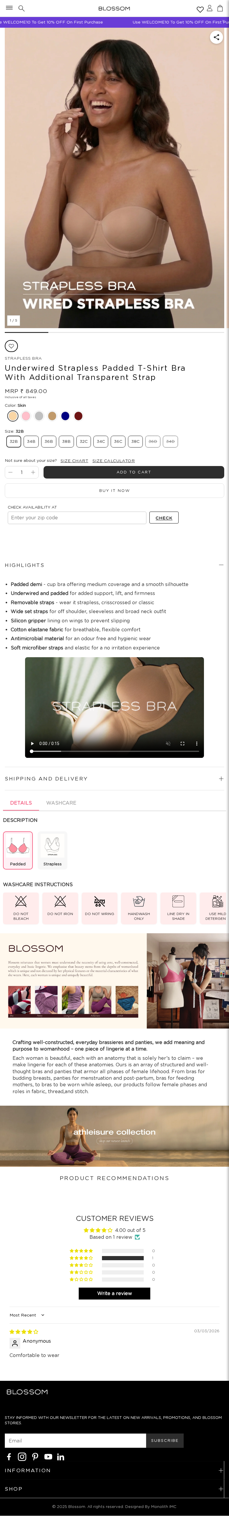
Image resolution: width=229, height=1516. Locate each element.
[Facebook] (9, 1457)
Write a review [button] (114, 1293)
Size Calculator (113, 460)
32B (14, 441)
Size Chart (74, 460)
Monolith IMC (164, 1506)
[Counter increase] (33, 472)
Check (164, 517)
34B (31, 441)
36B (48, 441)
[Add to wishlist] (11, 346)
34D (170, 441)
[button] (9, 8)
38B (66, 441)
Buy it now (114, 490)
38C (135, 441)
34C (101, 441)
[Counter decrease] (10, 472)
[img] (24, 1332)
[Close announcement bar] (223, 20)
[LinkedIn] (60, 1456)
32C (84, 441)
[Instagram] (22, 1457)
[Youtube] (48, 1457)
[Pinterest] (35, 1457)
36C (118, 441)
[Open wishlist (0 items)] (199, 8)
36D (152, 441)
